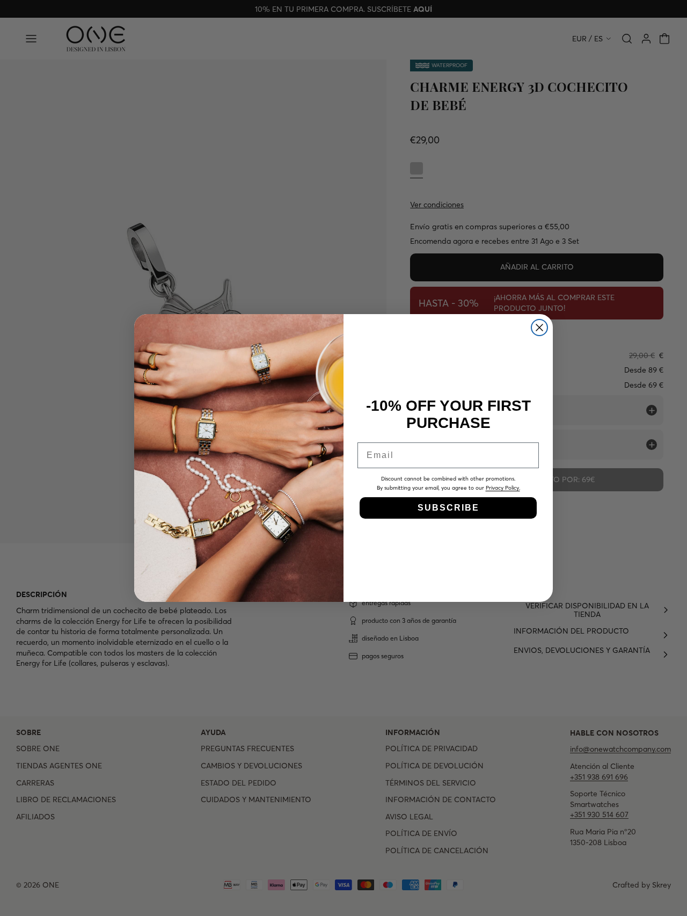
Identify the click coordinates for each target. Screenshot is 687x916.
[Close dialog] (539, 327)
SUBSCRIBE (448, 507)
